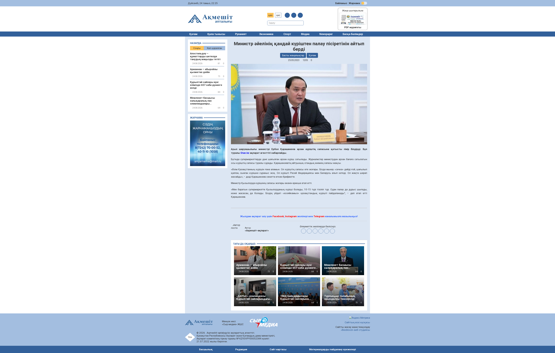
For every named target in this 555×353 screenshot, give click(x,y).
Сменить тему (364, 3)
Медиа (305, 34)
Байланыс (341, 3)
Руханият (241, 34)
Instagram (291, 216)
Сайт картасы (278, 349)
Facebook (278, 216)
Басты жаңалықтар (293, 55)
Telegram (319, 216)
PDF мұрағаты (352, 27)
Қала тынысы (216, 34)
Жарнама (354, 3)
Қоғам (193, 34)
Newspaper (326, 34)
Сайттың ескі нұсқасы (357, 322)
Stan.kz (244, 152)
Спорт (287, 34)
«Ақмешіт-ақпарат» (257, 230)
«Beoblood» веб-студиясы (355, 329)
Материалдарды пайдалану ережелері (332, 349)
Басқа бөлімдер (353, 34)
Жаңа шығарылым (354, 10)
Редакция (241, 349)
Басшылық (206, 349)
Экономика (266, 34)
